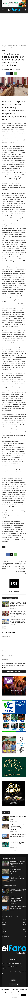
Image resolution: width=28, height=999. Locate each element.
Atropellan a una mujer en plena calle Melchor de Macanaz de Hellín (18, 818)
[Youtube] (17, 984)
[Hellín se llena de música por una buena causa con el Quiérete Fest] (5, 844)
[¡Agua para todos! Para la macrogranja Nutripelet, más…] (5, 878)
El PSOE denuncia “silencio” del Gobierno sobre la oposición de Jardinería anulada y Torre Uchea (18, 613)
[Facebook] (8, 73)
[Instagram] (13, 984)
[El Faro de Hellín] (3, 69)
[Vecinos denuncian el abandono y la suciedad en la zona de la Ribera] (5, 863)
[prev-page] (3, 627)
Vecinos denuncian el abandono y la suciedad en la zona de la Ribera (18, 863)
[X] (11, 73)
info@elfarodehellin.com (13, 972)
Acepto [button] (23, 995)
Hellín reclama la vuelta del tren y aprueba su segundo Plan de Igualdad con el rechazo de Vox (18, 621)
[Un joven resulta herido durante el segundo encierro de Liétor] (5, 836)
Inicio (3, 45)
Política (6, 45)
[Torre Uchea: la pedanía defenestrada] (5, 871)
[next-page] (5, 627)
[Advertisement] (14, 28)
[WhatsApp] (15, 73)
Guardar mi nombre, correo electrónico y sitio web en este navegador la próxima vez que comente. (14, 665)
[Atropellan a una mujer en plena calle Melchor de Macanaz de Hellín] (5, 818)
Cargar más (13, 850)
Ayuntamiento (9, 546)
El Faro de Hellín (8, 69)
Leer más (14, 997)
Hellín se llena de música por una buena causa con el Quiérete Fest (18, 844)
